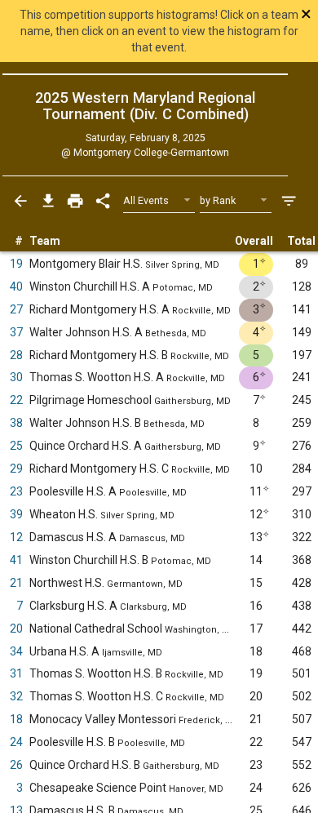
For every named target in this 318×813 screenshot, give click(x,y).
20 (16, 628)
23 (16, 491)
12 (16, 537)
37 (16, 332)
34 (16, 651)
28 (16, 355)
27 (16, 309)
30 (16, 377)
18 (16, 719)
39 (16, 514)
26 (16, 764)
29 (16, 468)
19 (16, 263)
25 (16, 445)
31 (16, 673)
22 (16, 399)
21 (16, 582)
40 (16, 286)
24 (16, 742)
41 (16, 559)
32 (16, 696)
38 (16, 422)
